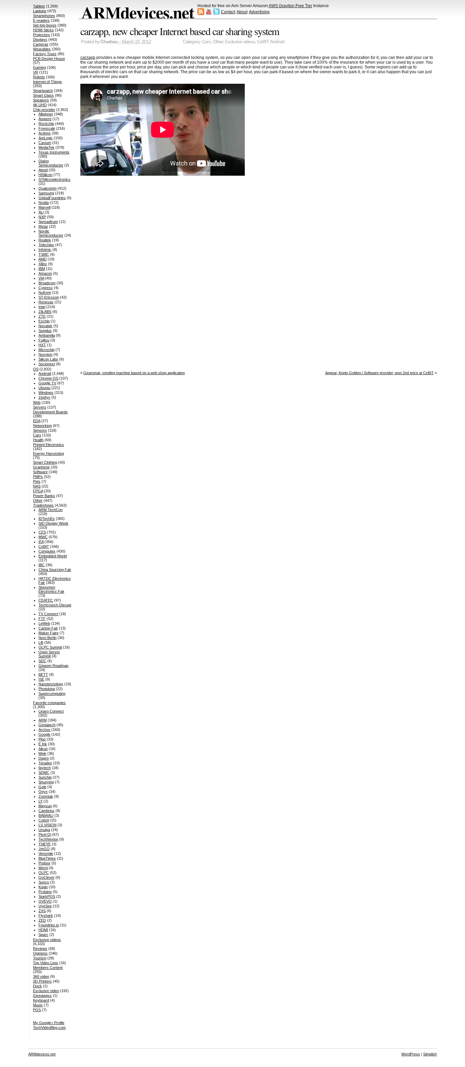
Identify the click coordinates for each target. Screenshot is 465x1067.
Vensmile (45, 853)
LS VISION (47, 825)
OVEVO (45, 901)
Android (277, 41)
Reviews (40, 948)
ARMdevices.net (137, 12)
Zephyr (44, 397)
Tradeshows (43, 505)
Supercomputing (51, 693)
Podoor (44, 863)
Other (218, 41)
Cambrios (46, 811)
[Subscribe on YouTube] (208, 13)
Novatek (45, 326)
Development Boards (50, 412)
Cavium (44, 143)
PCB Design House (49, 59)
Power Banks (44, 496)
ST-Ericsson (48, 297)
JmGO (44, 849)
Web (37, 402)
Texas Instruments (53, 152)
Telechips (46, 245)
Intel (41, 307)
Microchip (46, 350)
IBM (41, 269)
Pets (37, 481)
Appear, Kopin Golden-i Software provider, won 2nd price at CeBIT (379, 373)
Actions (44, 133)
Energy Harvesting (48, 453)
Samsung (46, 193)
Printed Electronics (48, 445)
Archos (44, 730)
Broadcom (46, 283)
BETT (43, 674)
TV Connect (48, 614)
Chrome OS (48, 378)
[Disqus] (258, 272)
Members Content (48, 968)
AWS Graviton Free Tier (290, 5)
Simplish (430, 1054)
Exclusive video (46, 991)
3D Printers (42, 981)
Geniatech (46, 725)
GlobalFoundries (52, 198)
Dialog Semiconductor (50, 163)
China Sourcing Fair (54, 570)
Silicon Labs (48, 359)
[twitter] (216, 13)
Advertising (259, 12)
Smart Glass (43, 95)
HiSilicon (45, 175)
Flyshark (45, 915)
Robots (39, 77)
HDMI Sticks (43, 30)
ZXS (42, 911)
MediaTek (46, 147)
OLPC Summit (50, 647)
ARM (42, 720)
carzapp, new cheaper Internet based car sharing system (179, 31)
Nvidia (43, 203)
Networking (42, 426)
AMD (42, 259)
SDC (42, 661)
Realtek (44, 240)
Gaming (39, 67)
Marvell (44, 207)
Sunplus (45, 331)
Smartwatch (43, 91)
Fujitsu (43, 340)
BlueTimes (47, 858)
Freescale (46, 128)
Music (38, 1005)
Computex (46, 551)
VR (35, 72)
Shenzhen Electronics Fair (51, 589)
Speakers (41, 100)
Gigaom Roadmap (53, 666)
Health (38, 440)
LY (40, 801)
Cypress (45, 288)
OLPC (43, 873)
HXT (42, 345)
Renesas (45, 302)
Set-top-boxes (45, 25)
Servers (39, 407)
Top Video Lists (45, 963)
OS (35, 369)
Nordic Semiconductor (50, 233)
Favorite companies (49, 703)
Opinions (40, 953)
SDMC (43, 772)
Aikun (43, 749)
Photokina (46, 689)
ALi (41, 212)
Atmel (43, 170)
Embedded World (52, 556)
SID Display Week (53, 523)
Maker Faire (48, 633)
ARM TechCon (50, 510)
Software (40, 472)
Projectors (41, 35)
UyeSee (45, 906)
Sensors (40, 430)
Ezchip (44, 321)
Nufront (44, 292)
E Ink (42, 744)
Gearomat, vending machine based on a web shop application (134, 373)
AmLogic (45, 138)
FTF (42, 619)
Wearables (42, 49)
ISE (41, 679)
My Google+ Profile (48, 1023)
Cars (206, 41)
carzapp (87, 57)
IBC (41, 565)
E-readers (41, 20)
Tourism (39, 958)
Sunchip (45, 777)
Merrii (43, 868)
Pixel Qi (44, 834)
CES (42, 532)
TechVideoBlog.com (49, 1027)
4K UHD (40, 105)
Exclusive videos (240, 41)
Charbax (108, 41)
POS (37, 1010)
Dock (37, 986)
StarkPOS (46, 896)
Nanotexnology (50, 684)
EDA (36, 421)
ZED (42, 920)
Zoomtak (45, 796)
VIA (41, 278)
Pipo (42, 739)
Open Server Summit (49, 654)
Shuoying (46, 782)
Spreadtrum (48, 222)
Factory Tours (45, 54)
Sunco (43, 882)
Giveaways (42, 995)
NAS (37, 486)
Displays (40, 39)
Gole (42, 787)
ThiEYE (44, 844)
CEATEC (45, 600)
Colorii (43, 820)
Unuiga (44, 830)
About (242, 12)
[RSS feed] (200, 13)
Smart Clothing (45, 462)
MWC (43, 537)
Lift (40, 642)
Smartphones (44, 16)
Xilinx (42, 264)
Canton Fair (48, 628)
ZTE (42, 316)
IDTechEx (46, 518)
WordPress (410, 1054)
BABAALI (45, 815)
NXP (42, 217)
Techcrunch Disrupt (54, 605)
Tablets (39, 6)
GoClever (46, 877)
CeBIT (262, 41)
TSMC (43, 254)
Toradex (45, 763)
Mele (42, 753)
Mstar (43, 226)
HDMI (43, 930)
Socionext (46, 364)
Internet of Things (47, 82)
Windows (45, 393)
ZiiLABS (44, 311)
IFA (41, 542)
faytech (44, 768)
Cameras (40, 44)
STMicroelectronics (54, 179)
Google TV (47, 383)
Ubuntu (44, 388)
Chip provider (44, 110)
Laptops (39, 11)
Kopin (43, 887)
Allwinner (45, 114)
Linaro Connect (51, 711)
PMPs (38, 477)
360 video (41, 976)
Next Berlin (47, 638)
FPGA (38, 491)
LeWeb (44, 623)
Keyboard (41, 1000)
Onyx (43, 792)
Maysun (45, 806)
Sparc (43, 935)
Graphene (41, 467)
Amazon (45, 273)
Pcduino (45, 892)
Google (44, 734)
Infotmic (44, 250)
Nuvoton (45, 354)
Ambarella (46, 335)
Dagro (43, 758)
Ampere (44, 119)
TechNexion (48, 839)
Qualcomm (47, 188)
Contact (228, 12)
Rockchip (46, 124)
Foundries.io (48, 925)
